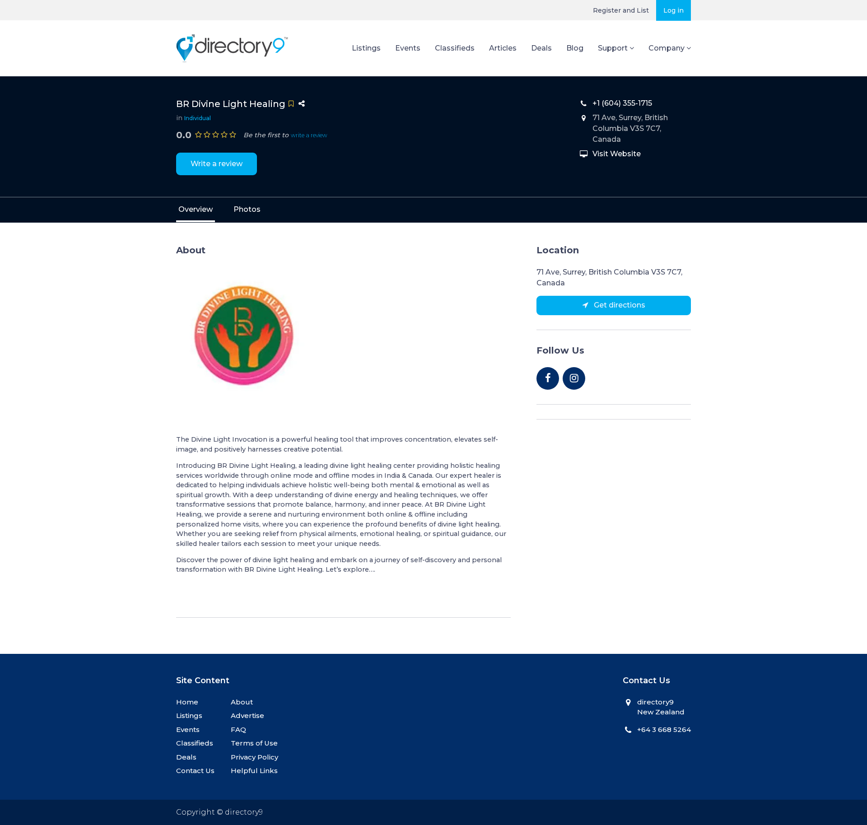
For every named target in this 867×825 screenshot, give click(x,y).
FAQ (238, 729)
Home (187, 702)
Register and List (621, 10)
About (242, 702)
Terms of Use (254, 743)
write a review (309, 135)
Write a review (216, 163)
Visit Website (616, 153)
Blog (574, 48)
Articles (503, 48)
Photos (247, 209)
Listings (366, 48)
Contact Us (195, 770)
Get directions (618, 305)
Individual (197, 118)
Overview (195, 209)
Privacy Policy (254, 757)
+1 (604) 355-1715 (622, 103)
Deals (541, 48)
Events (407, 48)
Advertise (247, 715)
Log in (673, 10)
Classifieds (455, 48)
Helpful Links (254, 770)
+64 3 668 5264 (664, 729)
